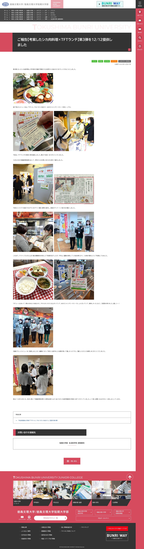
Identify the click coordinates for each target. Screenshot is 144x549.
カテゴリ (38, 10)
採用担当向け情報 (46, 535)
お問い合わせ (140, 23)
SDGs (52, 12)
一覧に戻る (73, 461)
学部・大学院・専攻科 (17, 10)
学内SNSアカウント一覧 (50, 518)
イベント (52, 10)
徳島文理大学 (120, 512)
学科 (46, 19)
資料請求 (140, 32)
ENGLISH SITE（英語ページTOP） (117, 528)
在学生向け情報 (26, 535)
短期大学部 (29, 10)
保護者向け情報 (26, 538)
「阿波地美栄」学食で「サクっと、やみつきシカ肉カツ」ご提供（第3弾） (38, 420)
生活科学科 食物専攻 (57, 19)
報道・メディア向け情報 (48, 538)
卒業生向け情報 (46, 527)
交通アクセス (140, 15)
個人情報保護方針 (66, 527)
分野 (46, 17)
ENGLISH (139, 49)
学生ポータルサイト (103, 518)
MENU (140, 6)
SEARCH (140, 40)
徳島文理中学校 (82, 512)
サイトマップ (84, 527)
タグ (46, 10)
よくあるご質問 (25, 531)
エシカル (52, 15)
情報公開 (24, 527)
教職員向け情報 (46, 531)
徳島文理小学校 (101, 512)
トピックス (53, 17)
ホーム (6, 10)
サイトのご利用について (68, 531)
